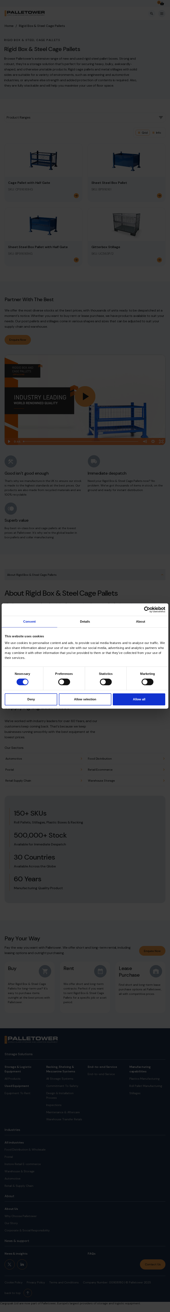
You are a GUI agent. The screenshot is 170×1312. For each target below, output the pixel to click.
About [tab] (140, 621)
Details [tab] (85, 621)
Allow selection (85, 699)
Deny (31, 699)
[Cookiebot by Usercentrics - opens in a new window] (147, 609)
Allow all (139, 699)
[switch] (64, 682)
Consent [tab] (29, 621)
